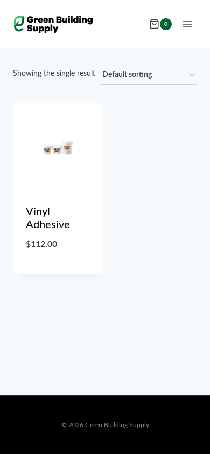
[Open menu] (187, 24)
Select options (58, 272)
